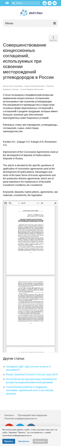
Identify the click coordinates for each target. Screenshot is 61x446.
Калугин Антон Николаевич (13, 86)
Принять (8, 441)
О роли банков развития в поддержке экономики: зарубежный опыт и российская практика (29, 390)
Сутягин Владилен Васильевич (32, 89)
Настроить (23, 441)
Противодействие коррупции (32, 415)
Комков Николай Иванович (35, 86)
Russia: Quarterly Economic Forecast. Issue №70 (32, 374)
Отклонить (40, 441)
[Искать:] (25, 3)
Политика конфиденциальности (20, 418)
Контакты (9, 415)
